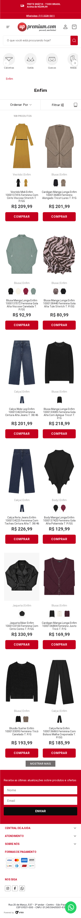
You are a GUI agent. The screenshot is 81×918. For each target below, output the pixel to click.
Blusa (55, 174)
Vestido (17, 174)
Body (55, 500)
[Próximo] (75, 63)
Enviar (40, 811)
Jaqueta (17, 605)
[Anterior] (6, 63)
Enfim (9, 78)
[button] (8, 27)
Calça (17, 391)
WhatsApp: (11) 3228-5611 (40, 16)
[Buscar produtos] (74, 40)
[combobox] (40, 40)
